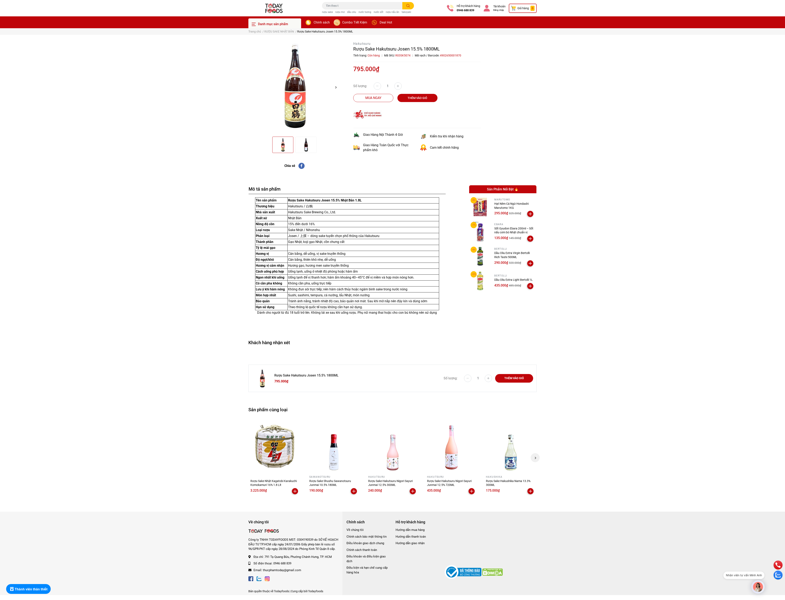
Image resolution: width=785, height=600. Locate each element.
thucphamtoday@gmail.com (282, 570)
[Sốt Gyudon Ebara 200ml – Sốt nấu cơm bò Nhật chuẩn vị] (480, 231)
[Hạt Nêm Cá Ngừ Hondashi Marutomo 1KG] (480, 207)
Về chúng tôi (355, 530)
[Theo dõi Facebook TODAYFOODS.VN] (250, 578)
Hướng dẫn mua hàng (410, 530)
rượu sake (327, 12)
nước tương (365, 12)
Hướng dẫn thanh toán (411, 536)
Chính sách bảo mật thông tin (367, 536)
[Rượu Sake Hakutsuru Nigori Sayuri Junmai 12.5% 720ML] (451, 445)
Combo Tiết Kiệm (354, 22)
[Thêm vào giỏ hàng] (530, 214)
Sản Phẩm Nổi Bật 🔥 (502, 189)
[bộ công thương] (463, 572)
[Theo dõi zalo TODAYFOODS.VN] (259, 578)
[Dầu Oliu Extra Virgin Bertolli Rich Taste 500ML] (480, 256)
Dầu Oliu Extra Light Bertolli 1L (513, 279)
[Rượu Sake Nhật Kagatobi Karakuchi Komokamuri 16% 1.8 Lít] (274, 445)
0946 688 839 (465, 10)
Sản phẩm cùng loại (268, 409)
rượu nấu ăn (392, 12)
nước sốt (378, 12)
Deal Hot (386, 22)
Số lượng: (360, 86)
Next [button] (335, 87)
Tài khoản (499, 6)
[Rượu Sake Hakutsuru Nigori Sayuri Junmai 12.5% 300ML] (392, 445)
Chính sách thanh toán (362, 550)
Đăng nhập (498, 10)
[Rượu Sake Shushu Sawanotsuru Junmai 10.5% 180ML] (333, 445)
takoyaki (406, 12)
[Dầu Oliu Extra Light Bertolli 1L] (480, 281)
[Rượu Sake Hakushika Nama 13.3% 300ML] (510, 445)
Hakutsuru (362, 44)
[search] (408, 5)
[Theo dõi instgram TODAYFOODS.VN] (267, 578)
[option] (294, 87)
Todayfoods (315, 591)
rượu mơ (340, 12)
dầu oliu (351, 12)
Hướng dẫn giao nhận (410, 543)
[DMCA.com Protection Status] (492, 572)
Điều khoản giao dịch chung (365, 543)
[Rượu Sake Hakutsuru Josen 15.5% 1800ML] (294, 87)
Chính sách (322, 22)
